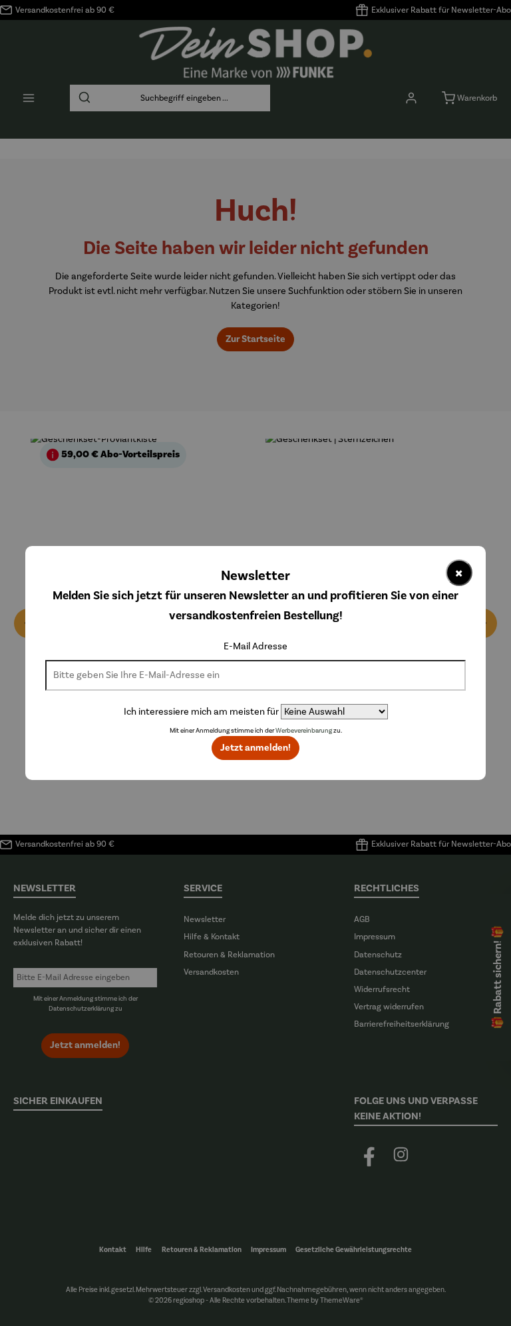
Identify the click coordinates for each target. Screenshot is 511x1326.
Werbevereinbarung (303, 731)
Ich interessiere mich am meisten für (201, 711)
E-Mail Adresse (255, 646)
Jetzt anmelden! (255, 747)
